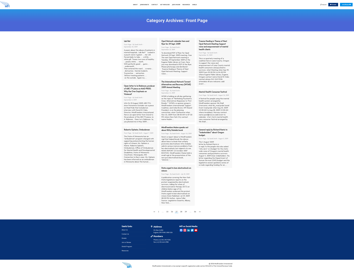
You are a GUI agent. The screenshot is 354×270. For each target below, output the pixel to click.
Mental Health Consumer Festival (213, 91)
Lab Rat (127, 41)
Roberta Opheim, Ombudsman (137, 129)
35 (167, 211)
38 (181, 211)
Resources (125, 250)
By (137, 44)
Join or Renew (126, 242)
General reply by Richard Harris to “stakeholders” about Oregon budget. (213, 132)
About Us (125, 230)
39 (186, 211)
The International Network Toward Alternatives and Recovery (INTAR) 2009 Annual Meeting (176, 84)
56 (195, 211)
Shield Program (127, 246)
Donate (124, 238)
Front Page (127, 44)
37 (177, 211)
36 (172, 211)
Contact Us (125, 234)
